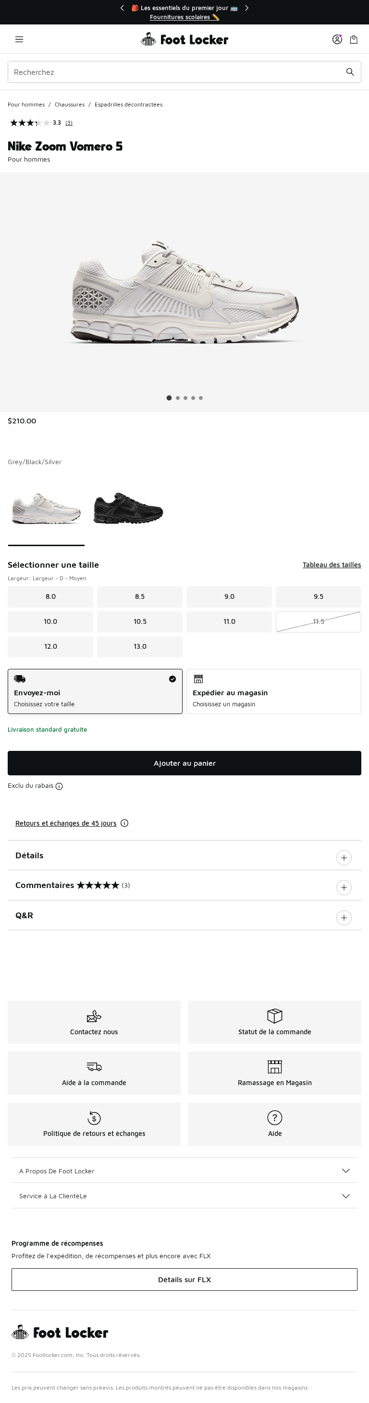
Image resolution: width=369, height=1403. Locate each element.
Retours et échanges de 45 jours (66, 823)
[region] (184, 12)
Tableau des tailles (332, 565)
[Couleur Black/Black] (128, 508)
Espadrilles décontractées (128, 104)
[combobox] (184, 71)
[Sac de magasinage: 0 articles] (353, 39)
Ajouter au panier (185, 763)
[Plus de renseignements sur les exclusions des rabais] (59, 786)
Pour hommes (26, 104)
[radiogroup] (184, 691)
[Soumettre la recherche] (350, 71)
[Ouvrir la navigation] (19, 39)
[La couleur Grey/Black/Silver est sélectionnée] (46, 508)
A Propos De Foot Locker (56, 1171)
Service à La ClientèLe (53, 1196)
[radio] (95, 691)
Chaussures (70, 104)
